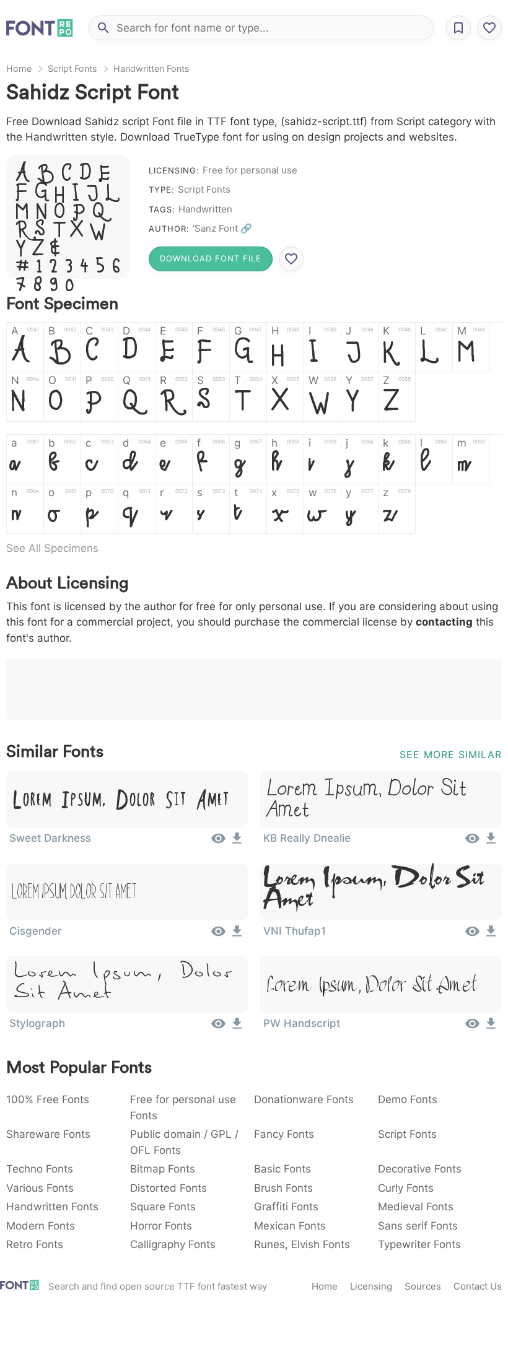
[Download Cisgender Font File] (237, 935)
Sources (423, 1286)
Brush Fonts (283, 1188)
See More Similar (451, 754)
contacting (444, 622)
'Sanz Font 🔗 (222, 228)
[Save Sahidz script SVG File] (291, 259)
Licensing (371, 1286)
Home (19, 68)
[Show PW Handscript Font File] (472, 1027)
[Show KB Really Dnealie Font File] (472, 842)
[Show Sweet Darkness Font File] (218, 842)
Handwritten (205, 209)
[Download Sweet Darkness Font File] (237, 842)
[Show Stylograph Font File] (218, 1027)
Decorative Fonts (420, 1169)
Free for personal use (250, 170)
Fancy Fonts (284, 1134)
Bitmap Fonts (162, 1169)
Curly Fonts (406, 1188)
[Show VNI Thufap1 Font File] (472, 935)
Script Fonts (72, 68)
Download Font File (210, 258)
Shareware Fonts (48, 1134)
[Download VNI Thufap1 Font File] (491, 935)
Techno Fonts (39, 1169)
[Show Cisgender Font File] (218, 935)
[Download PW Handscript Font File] (491, 1027)
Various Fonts (40, 1188)
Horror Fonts (161, 1226)
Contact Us (477, 1286)
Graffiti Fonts (286, 1206)
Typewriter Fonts (419, 1244)
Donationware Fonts (304, 1099)
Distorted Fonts (168, 1188)
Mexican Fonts (290, 1226)
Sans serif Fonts (418, 1226)
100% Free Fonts (47, 1099)
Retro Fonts (34, 1244)
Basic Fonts (282, 1169)
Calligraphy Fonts (173, 1244)
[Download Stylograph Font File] (237, 1027)
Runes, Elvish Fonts (302, 1244)
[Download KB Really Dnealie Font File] (491, 842)
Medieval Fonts (415, 1206)
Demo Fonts (407, 1099)
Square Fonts (163, 1206)
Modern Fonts (40, 1226)
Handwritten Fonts (151, 68)
